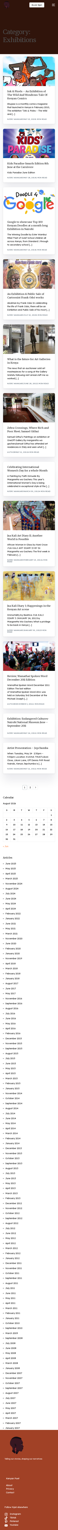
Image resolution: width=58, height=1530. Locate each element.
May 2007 (10, 1408)
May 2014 (10, 1123)
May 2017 (10, 993)
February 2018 (12, 973)
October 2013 (12, 1158)
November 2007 (13, 1378)
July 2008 (10, 1343)
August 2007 (12, 1393)
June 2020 (10, 943)
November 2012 (13, 1208)
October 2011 (12, 1273)
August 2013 (11, 1168)
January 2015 (12, 1088)
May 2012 (10, 1238)
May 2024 (10, 903)
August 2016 (11, 1008)
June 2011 (10, 1293)
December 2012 (13, 1203)
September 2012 (13, 1218)
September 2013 (13, 1163)
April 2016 (10, 1028)
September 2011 (13, 1278)
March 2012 (11, 1248)
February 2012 (12, 1253)
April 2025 (10, 873)
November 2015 (13, 1043)
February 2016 (12, 1033)
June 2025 (10, 863)
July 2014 (10, 1113)
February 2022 (13, 913)
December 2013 (13, 1148)
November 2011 (13, 1268)
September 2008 (14, 1338)
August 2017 (11, 983)
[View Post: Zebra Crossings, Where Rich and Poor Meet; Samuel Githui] (29, 408)
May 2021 (10, 928)
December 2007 (13, 1373)
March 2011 (11, 1308)
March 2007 (11, 1418)
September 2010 (13, 1328)
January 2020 (12, 953)
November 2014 (13, 1093)
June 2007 (10, 1403)
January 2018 (12, 978)
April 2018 (10, 963)
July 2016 (10, 1013)
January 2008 (12, 1368)
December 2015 (13, 1038)
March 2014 (11, 1133)
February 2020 (13, 948)
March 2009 (11, 1333)
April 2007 (10, 1413)
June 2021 (10, 923)
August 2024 (11, 888)
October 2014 (12, 1098)
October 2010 (12, 1323)
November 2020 (13, 938)
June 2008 (10, 1348)
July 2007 (10, 1398)
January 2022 (12, 918)
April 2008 (10, 1358)
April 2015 (10, 1073)
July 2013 (10, 1173)
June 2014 (10, 1118)
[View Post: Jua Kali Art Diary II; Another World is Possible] (29, 515)
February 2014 (12, 1138)
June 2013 (10, 1178)
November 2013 (13, 1153)
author (11, 452)
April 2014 (10, 1128)
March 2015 (11, 1078)
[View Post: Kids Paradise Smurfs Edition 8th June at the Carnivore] (29, 143)
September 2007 (14, 1388)
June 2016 (10, 1018)
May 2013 (10, 1183)
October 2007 (12, 1383)
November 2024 (13, 883)
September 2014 (13, 1103)
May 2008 (10, 1353)
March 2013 (11, 1193)
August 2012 (11, 1223)
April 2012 (10, 1243)
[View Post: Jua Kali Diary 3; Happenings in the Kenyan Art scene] (29, 586)
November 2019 (13, 958)
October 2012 (12, 1213)
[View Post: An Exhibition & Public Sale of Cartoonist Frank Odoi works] (29, 274)
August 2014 (11, 1108)
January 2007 (12, 1428)
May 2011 (10, 1298)
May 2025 (10, 868)
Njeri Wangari (15, 119)
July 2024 (10, 893)
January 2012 (12, 1258)
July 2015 (10, 1058)
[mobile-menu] (52, 5)
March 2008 (11, 1363)
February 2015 (12, 1083)
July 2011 (10, 1288)
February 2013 (12, 1198)
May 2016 (10, 1023)
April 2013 (10, 1188)
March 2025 (11, 878)
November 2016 (13, 998)
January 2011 (12, 1318)
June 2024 (10, 898)
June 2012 (10, 1233)
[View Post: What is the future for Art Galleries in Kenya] (29, 339)
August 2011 (11, 1283)
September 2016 (13, 1003)
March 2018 (11, 968)
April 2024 (10, 908)
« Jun (5, 846)
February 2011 (12, 1313)
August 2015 (11, 1053)
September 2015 (13, 1048)
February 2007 (13, 1423)
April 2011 (10, 1303)
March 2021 (11, 933)
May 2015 (10, 1068)
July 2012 (10, 1228)
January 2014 (12, 1143)
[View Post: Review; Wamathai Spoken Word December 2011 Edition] (29, 656)
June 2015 (10, 1063)
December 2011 (13, 1263)
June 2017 (10, 988)
